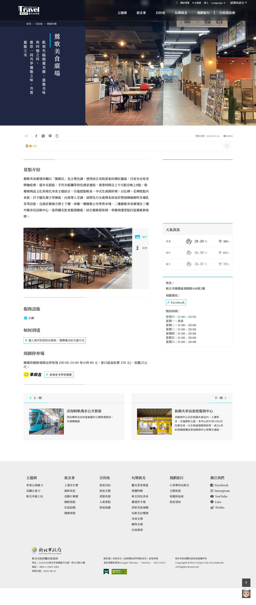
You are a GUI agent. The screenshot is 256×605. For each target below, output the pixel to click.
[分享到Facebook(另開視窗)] (36, 136)
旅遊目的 (105, 485)
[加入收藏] (226, 145)
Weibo (219, 507)
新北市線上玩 (34, 496)
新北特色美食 (140, 496)
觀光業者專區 (140, 485)
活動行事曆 (71, 496)
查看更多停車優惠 (60, 375)
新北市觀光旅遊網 (32, 10)
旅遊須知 (175, 502)
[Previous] (28, 258)
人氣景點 (105, 502)
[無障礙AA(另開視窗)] (119, 571)
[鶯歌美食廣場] (78, 258)
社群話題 (69, 507)
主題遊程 (175, 491)
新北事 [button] (141, 12)
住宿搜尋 (137, 530)
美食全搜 (137, 519)
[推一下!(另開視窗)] (43, 136)
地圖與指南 (177, 496)
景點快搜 (52, 23)
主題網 (122, 12)
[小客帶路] (246, 594)
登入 (206, 2)
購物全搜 (137, 524)
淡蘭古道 (31, 491)
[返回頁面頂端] (246, 582)
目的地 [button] (160, 12)
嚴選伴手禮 (139, 502)
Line (218, 502)
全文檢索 (196, 2)
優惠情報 (69, 513)
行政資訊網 (227, 12)
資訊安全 (117, 558)
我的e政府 (106, 571)
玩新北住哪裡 (140, 513)
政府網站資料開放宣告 (135, 558)
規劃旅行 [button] (203, 12)
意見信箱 (153, 558)
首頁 (28, 23)
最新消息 (69, 491)
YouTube (221, 496)
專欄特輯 (137, 491)
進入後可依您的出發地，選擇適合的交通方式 (56, 340)
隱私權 (107, 558)
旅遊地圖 (105, 507)
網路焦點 (69, 502)
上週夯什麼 (71, 485)
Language (217, 2)
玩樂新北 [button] (181, 12)
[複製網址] (57, 136)
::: (177, 2)
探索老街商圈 (140, 507)
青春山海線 (33, 485)
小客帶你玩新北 (179, 485)
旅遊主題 (105, 491)
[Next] (128, 258)
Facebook (178, 302)
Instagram (222, 491)
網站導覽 (184, 2)
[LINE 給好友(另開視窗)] (50, 136)
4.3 (35, 146)
